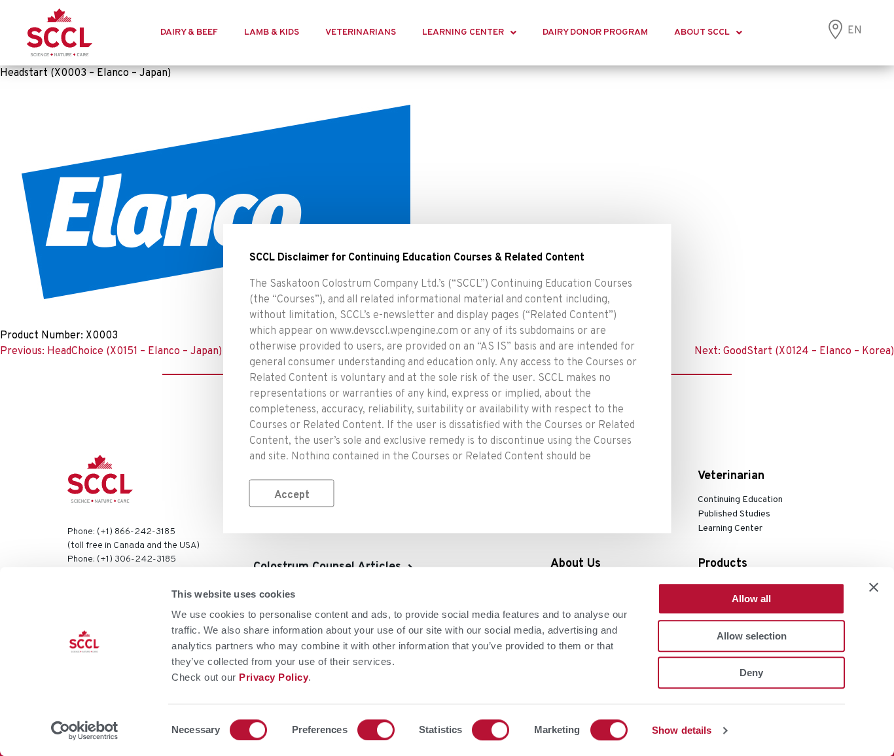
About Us (575, 563)
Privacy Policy (273, 677)
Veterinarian (731, 476)
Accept (292, 494)
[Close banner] (873, 587)
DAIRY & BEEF (189, 32)
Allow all (751, 598)
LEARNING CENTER (463, 32)
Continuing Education (740, 499)
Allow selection (752, 635)
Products (722, 563)
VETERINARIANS (360, 32)
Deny (751, 672)
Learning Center (730, 528)
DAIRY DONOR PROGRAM (595, 32)
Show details (681, 730)
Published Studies (734, 514)
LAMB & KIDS (271, 32)
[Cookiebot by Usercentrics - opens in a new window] (84, 730)
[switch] (376, 729)
